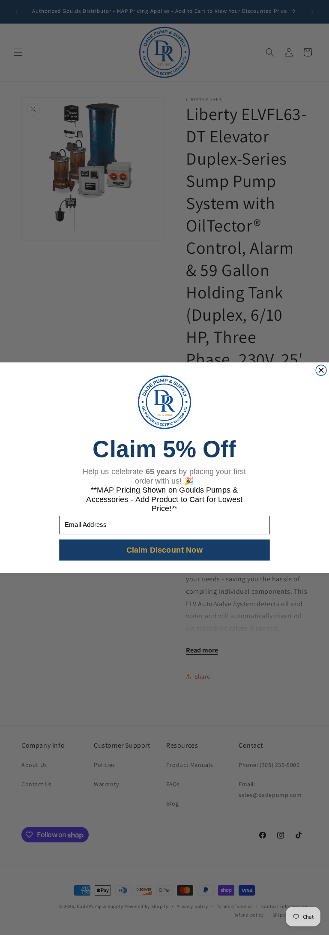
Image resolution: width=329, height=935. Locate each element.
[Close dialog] (321, 370)
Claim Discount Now (164, 549)
